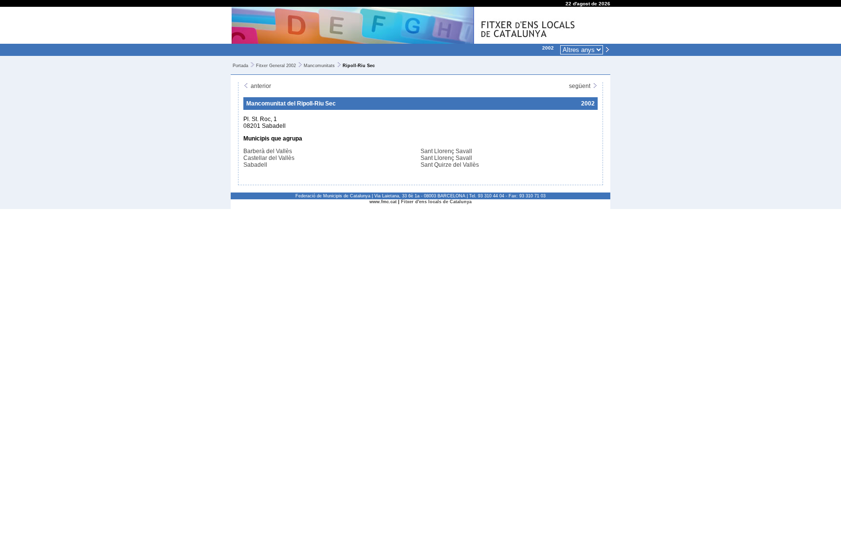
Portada (240, 65)
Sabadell (255, 164)
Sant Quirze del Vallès (449, 164)
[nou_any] (607, 49)
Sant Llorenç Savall (446, 151)
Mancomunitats (319, 65)
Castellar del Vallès (268, 158)
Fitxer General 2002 (276, 65)
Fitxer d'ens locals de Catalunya (436, 201)
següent (580, 86)
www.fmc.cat (383, 201)
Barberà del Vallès (267, 151)
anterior (260, 86)
